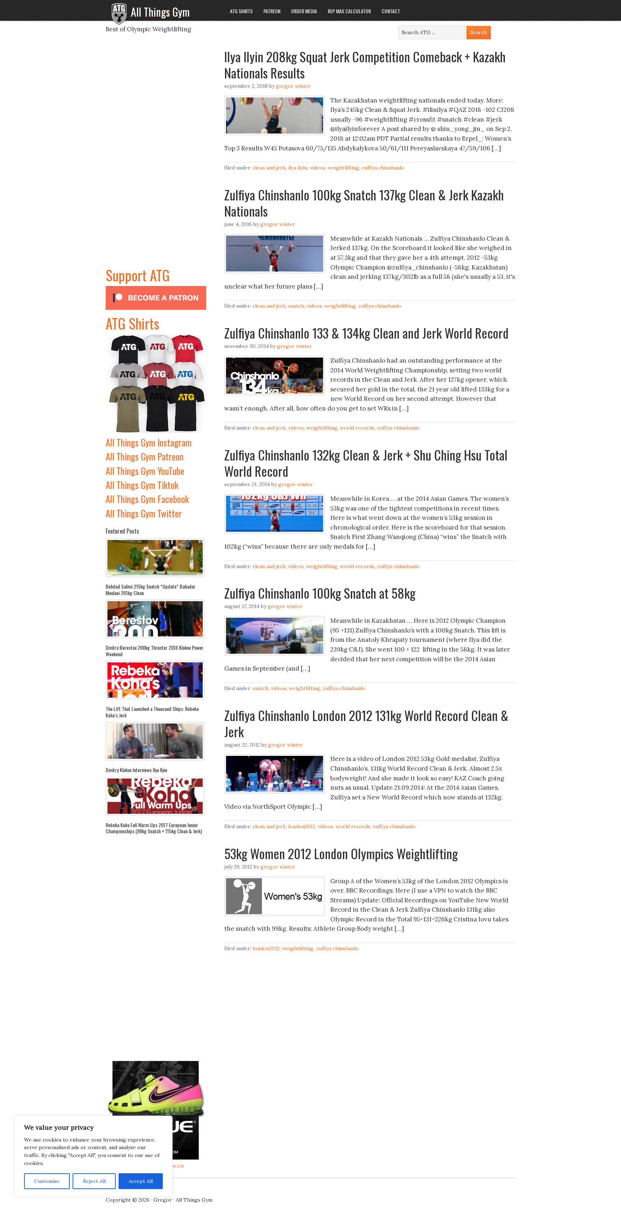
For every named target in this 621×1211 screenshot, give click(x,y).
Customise (47, 1181)
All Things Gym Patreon (145, 456)
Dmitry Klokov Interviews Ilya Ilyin (136, 770)
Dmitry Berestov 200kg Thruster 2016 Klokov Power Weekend (154, 651)
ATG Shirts (132, 323)
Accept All (141, 1181)
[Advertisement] (156, 156)
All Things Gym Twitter (144, 513)
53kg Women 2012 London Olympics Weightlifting (341, 853)
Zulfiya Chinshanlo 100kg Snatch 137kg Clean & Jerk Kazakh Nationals (364, 202)
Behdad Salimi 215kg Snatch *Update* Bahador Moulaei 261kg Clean (151, 589)
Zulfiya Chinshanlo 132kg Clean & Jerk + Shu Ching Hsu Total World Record (365, 462)
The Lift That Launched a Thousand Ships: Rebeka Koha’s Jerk (152, 712)
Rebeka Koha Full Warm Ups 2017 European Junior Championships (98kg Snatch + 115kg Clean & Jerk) (154, 828)
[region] (93, 1156)
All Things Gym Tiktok (142, 484)
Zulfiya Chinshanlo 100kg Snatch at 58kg (319, 592)
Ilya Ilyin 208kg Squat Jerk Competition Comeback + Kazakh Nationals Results (365, 64)
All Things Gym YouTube (145, 470)
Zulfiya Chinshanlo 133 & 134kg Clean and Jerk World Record (366, 332)
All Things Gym (160, 12)
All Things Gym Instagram (149, 442)
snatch (296, 306)
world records (357, 428)
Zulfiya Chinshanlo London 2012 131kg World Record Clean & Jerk (366, 723)
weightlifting (343, 167)
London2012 (301, 826)
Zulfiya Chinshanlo (383, 167)
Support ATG (138, 274)
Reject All (94, 1181)
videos (317, 167)
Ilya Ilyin (297, 167)
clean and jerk (269, 167)
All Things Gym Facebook (147, 498)
